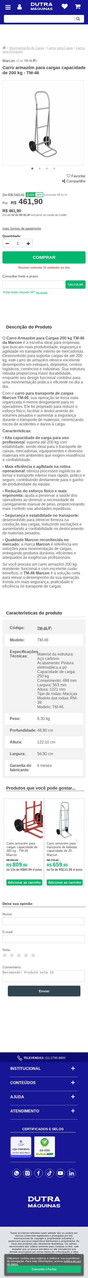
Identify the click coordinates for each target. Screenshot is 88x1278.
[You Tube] (60, 1173)
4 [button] (54, 168)
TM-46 (28, 61)
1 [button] (32, 168)
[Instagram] (27, 1173)
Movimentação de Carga (26, 48)
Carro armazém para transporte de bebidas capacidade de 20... (62, 847)
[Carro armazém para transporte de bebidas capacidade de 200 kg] (64, 838)
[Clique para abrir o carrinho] (77, 6)
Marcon (8, 61)
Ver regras (41, 292)
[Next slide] (76, 841)
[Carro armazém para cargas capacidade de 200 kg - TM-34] (24, 838)
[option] (43, 123)
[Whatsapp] (16, 1173)
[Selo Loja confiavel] (22, 1147)
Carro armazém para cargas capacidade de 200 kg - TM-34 (21, 847)
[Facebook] (38, 1173)
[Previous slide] (12, 841)
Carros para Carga (60, 48)
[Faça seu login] (19, 7)
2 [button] (39, 168)
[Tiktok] (49, 1173)
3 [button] (46, 168)
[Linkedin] (71, 1173)
